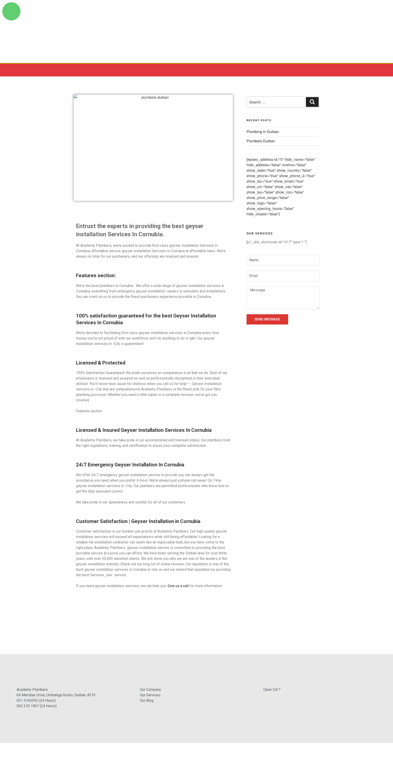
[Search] (312, 102)
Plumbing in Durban (263, 131)
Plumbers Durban (261, 140)
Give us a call (178, 586)
